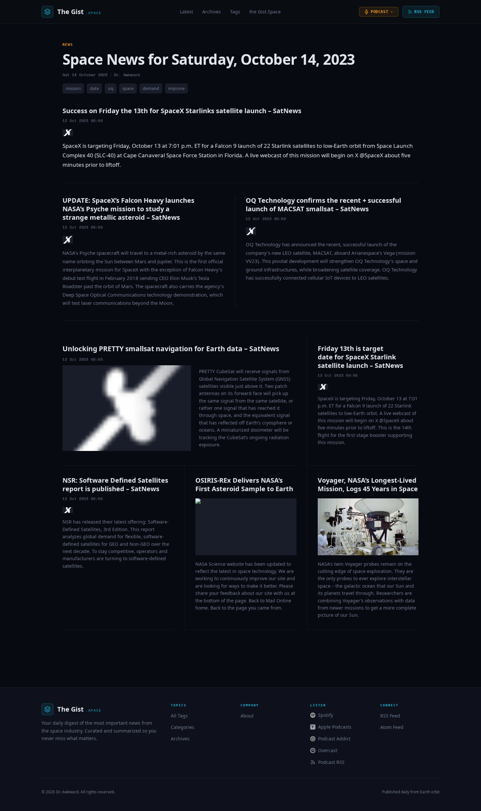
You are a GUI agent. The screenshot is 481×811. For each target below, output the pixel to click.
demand (151, 88)
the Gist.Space (265, 12)
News (67, 45)
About (247, 716)
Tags (235, 12)
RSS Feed (424, 11)
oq (110, 88)
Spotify (325, 715)
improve (176, 88)
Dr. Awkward (67, 792)
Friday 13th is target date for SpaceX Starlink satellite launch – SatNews (360, 357)
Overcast (327, 750)
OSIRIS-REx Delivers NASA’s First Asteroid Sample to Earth (244, 484)
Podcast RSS (331, 762)
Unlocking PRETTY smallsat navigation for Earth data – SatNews (170, 348)
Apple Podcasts (334, 727)
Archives (211, 12)
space (128, 88)
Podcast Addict (334, 738)
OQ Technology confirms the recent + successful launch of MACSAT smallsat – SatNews (323, 204)
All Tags (179, 716)
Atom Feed (391, 727)
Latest (186, 12)
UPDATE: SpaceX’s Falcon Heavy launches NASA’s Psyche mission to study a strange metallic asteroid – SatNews (128, 209)
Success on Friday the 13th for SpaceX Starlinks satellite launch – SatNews (181, 110)
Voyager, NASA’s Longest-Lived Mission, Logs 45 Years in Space (368, 484)
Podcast (379, 11)
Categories (182, 727)
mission (73, 88)
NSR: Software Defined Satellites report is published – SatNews (115, 484)
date (94, 88)
